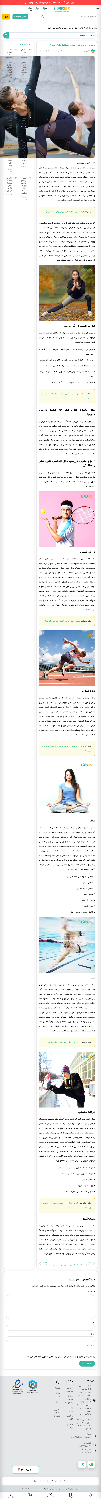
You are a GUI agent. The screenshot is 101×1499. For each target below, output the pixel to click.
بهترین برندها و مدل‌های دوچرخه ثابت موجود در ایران (24, 185)
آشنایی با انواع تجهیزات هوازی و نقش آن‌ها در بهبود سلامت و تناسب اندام (24, 151)
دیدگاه (91, 1291)
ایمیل (92, 1334)
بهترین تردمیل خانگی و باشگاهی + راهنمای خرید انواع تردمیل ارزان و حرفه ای (9, 153)
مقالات (88, 28)
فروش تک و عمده (20, 16)
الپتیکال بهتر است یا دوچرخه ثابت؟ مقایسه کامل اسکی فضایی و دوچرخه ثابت (24, 62)
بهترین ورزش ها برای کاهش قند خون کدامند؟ (62, 621)
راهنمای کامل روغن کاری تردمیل (9, 123)
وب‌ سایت (91, 1345)
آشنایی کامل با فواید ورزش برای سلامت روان (63, 211)
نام (94, 1322)
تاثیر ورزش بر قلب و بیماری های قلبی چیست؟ (63, 1042)
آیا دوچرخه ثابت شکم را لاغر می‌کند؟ (9, 96)
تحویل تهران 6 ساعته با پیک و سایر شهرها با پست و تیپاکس (50, 2)
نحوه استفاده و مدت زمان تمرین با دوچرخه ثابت (24, 97)
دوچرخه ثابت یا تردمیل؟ (24, 120)
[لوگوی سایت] (62, 9)
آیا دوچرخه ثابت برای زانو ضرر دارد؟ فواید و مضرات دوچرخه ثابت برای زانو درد (9, 63)
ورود (6, 16)
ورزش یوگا (91, 827)
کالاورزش (46, 1489)
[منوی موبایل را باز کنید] (97, 9)
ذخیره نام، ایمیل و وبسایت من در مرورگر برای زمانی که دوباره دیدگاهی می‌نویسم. (58, 1356)
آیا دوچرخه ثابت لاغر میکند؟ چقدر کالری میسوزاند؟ (8, 184)
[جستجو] (42, 16)
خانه (96, 28)
